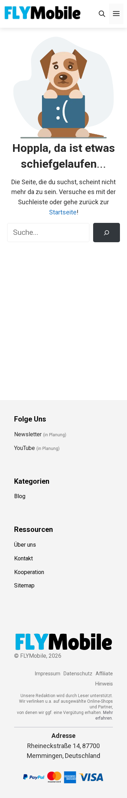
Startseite (63, 212)
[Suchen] (106, 233)
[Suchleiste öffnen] (102, 14)
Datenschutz (78, 674)
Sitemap (24, 585)
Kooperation (29, 572)
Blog (19, 496)
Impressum (47, 674)
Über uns (25, 544)
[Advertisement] (63, 316)
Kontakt (23, 558)
